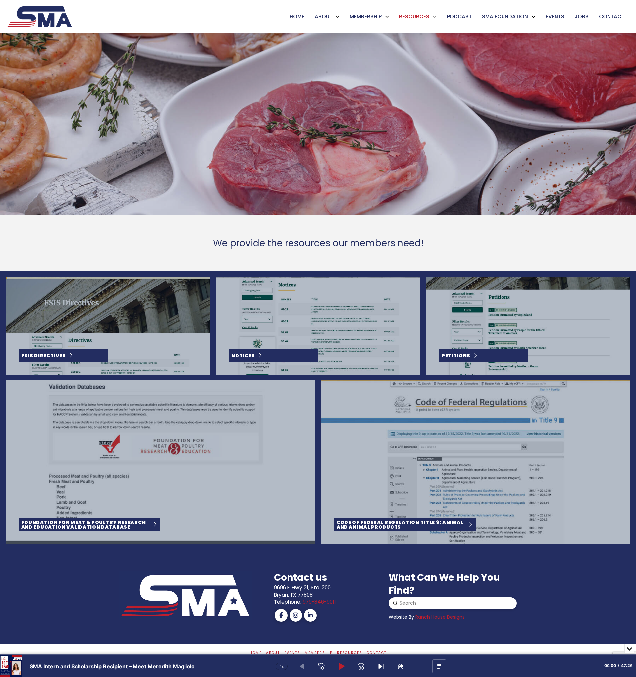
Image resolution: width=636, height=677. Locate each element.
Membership (319, 653)
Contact (377, 653)
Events (292, 653)
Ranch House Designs (440, 617)
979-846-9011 (319, 602)
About (273, 653)
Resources (349, 653)
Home (256, 653)
